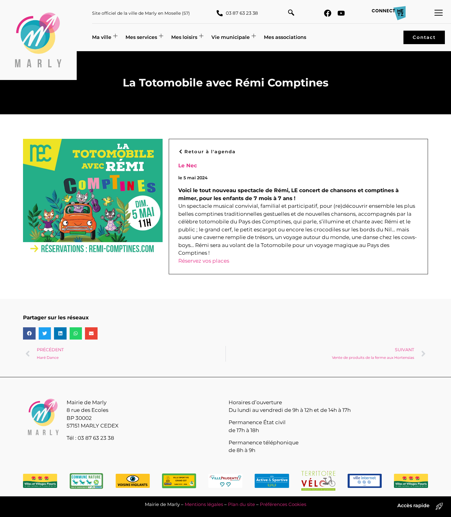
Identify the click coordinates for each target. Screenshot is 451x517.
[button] (291, 13)
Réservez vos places (203, 261)
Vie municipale (230, 37)
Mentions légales (204, 504)
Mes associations (285, 37)
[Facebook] (327, 13)
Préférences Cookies (283, 504)
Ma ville (101, 37)
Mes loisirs (184, 37)
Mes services (141, 37)
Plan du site (241, 504)
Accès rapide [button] (413, 505)
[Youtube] (341, 13)
